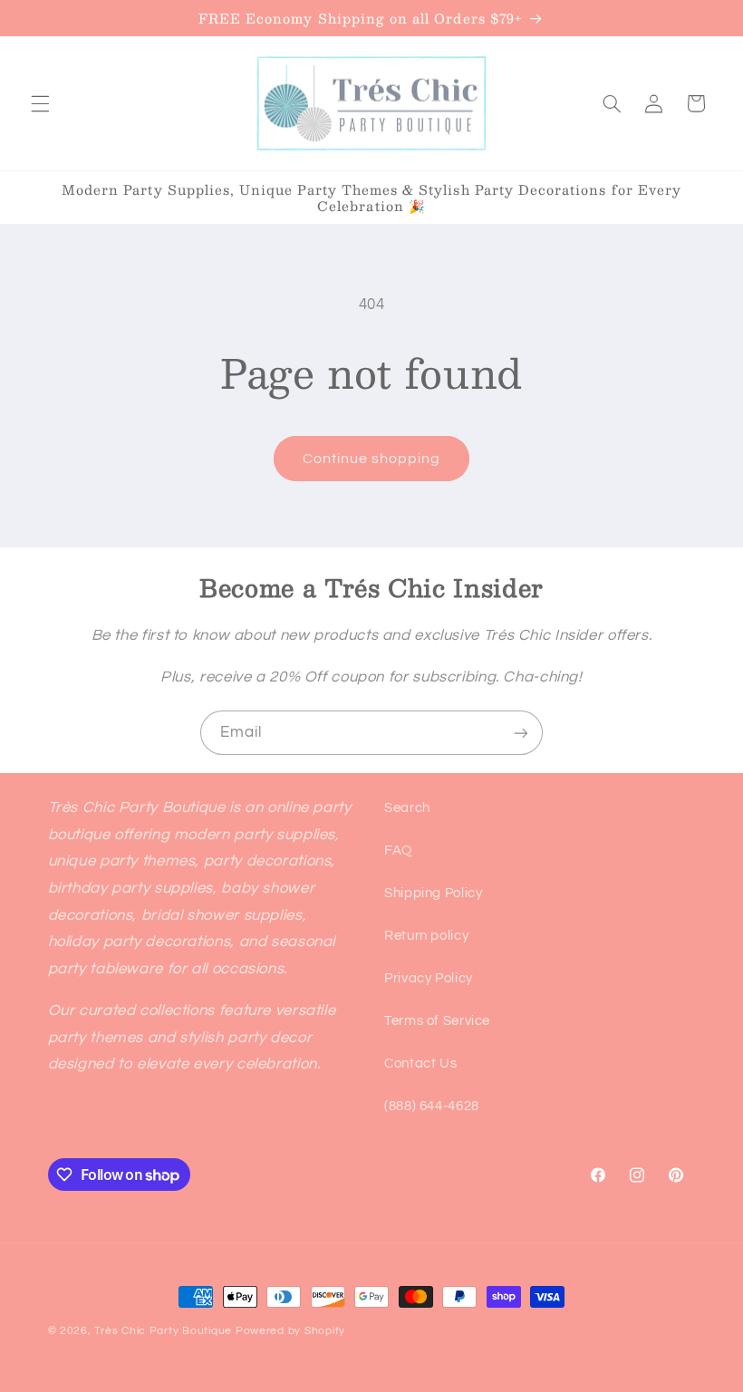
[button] (40, 103)
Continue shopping (372, 458)
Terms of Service (437, 1021)
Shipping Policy (433, 893)
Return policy (426, 935)
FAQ (398, 850)
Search (407, 808)
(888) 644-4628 (431, 1106)
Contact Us (420, 1063)
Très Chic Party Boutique (163, 1331)
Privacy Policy (428, 978)
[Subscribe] (521, 732)
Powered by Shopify (290, 1331)
